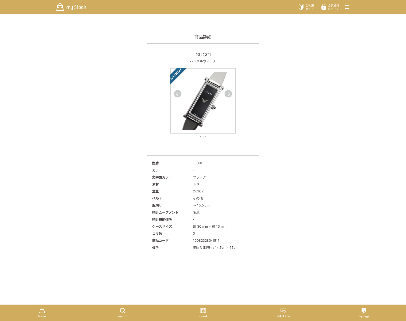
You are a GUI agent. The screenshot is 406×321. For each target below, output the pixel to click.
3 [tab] (205, 136)
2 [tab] (203, 136)
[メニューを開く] (347, 7)
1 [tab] (200, 136)
